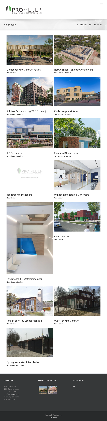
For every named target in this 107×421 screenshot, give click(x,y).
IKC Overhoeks (14, 153)
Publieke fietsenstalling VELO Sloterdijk (27, 111)
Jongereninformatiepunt (19, 194)
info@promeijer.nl (12, 394)
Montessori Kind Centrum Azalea (24, 69)
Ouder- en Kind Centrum (66, 320)
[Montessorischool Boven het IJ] (52, 390)
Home (90, 25)
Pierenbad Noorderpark (66, 153)
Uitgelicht (67, 73)
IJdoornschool (61, 236)
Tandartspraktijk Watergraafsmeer (24, 279)
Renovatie (67, 156)
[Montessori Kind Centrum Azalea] (43, 390)
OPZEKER (53, 418)
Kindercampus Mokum (66, 111)
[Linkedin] (74, 386)
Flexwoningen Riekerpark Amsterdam (73, 69)
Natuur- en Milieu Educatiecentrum (25, 320)
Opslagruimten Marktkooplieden (23, 362)
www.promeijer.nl (12, 397)
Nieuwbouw (98, 25)
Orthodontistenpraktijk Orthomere (71, 194)
